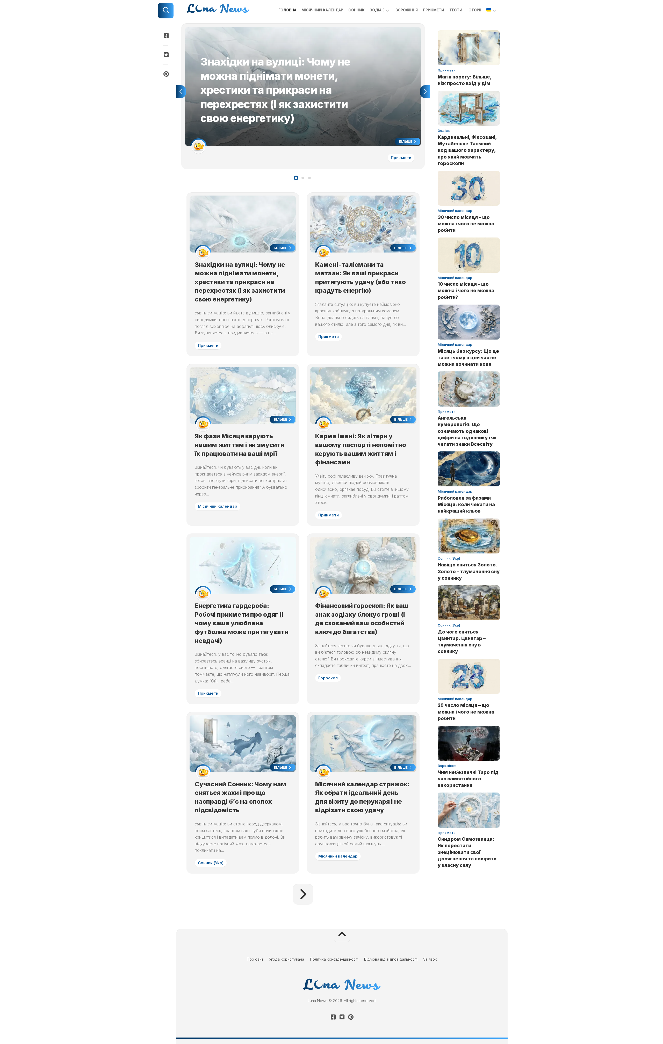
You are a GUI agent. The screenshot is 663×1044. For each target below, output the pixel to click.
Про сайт (255, 959)
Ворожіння (406, 10)
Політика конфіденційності (334, 959)
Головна (287, 10)
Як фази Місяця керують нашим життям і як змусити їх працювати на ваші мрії (239, 444)
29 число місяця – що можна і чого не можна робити (466, 711)
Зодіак (377, 10)
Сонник (356, 10)
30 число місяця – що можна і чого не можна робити (466, 223)
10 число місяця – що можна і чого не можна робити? (466, 290)
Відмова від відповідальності (390, 959)
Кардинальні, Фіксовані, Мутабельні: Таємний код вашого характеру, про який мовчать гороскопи (467, 150)
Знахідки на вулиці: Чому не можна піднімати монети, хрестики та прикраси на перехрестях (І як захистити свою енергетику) (300, 29)
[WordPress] (166, 54)
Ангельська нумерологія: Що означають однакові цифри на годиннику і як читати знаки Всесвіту (467, 431)
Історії (474, 10)
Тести (455, 10)
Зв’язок (430, 959)
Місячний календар (322, 10)
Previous (181, 91)
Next (425, 91)
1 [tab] (296, 178)
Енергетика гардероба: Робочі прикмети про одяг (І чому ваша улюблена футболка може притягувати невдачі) (242, 623)
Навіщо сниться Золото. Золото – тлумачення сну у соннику (469, 571)
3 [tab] (309, 178)
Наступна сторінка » (303, 894)
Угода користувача (286, 959)
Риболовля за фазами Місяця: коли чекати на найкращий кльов (466, 504)
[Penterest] (166, 74)
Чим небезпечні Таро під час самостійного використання (468, 778)
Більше (406, 141)
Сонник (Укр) (211, 862)
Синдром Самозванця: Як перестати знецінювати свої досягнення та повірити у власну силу (467, 852)
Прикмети (433, 10)
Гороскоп (328, 677)
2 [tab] (302, 178)
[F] (166, 35)
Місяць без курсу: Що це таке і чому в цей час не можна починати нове (468, 357)
